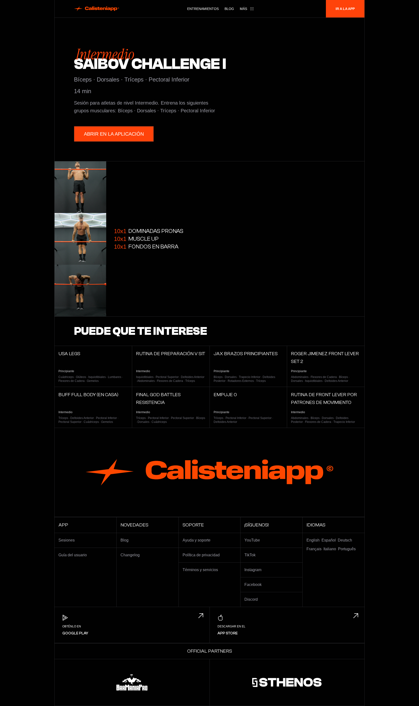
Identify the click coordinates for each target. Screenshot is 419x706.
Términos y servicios (200, 570)
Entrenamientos (203, 9)
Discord (251, 599)
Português (347, 549)
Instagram (252, 570)
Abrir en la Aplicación (114, 134)
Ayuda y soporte (196, 540)
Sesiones (66, 540)
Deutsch (345, 540)
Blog (229, 9)
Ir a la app (345, 9)
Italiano (329, 549)
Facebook (253, 585)
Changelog (130, 555)
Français (314, 549)
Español (329, 540)
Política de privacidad (201, 555)
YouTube (252, 540)
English (313, 540)
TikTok (250, 555)
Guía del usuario (72, 555)
